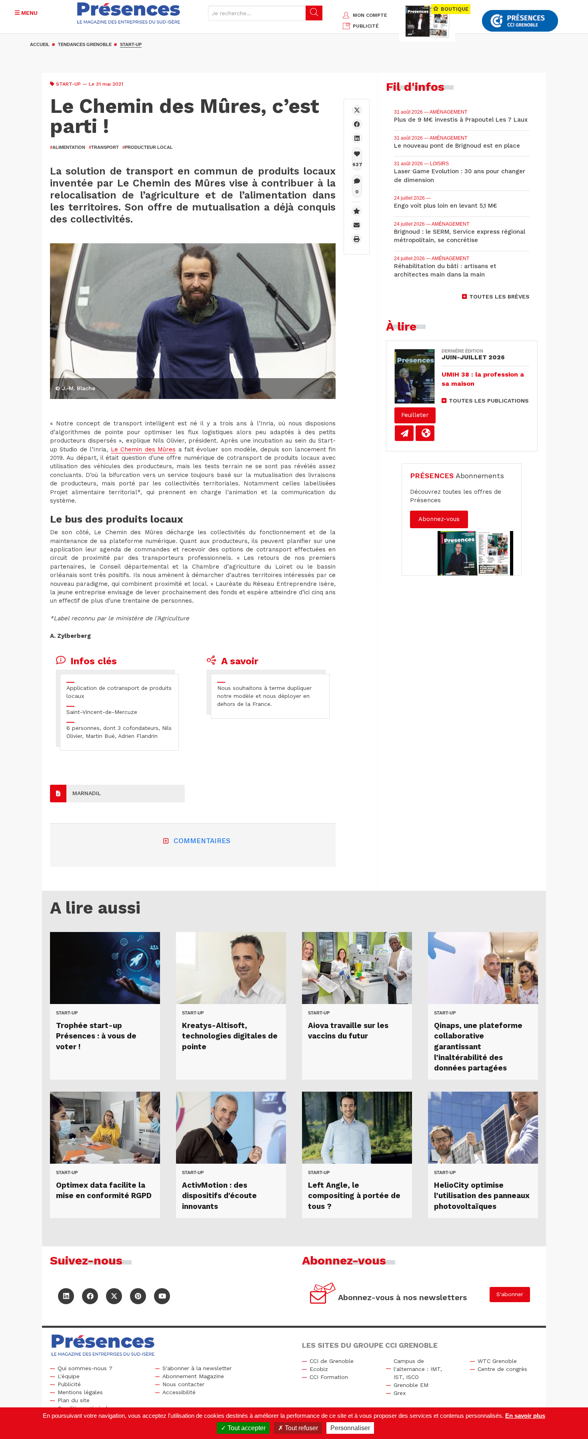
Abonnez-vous (439, 519)
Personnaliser (350, 1428)
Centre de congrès (502, 1369)
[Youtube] (162, 1296)
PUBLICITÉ (366, 26)
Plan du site (74, 1400)
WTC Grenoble (497, 1361)
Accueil (40, 44)
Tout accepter (246, 1428)
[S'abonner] (323, 1294)
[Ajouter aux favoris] (357, 211)
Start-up (131, 44)
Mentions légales (80, 1392)
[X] (357, 110)
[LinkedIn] (66, 1296)
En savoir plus (525, 1415)
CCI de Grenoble (332, 1361)
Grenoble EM (411, 1385)
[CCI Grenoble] (520, 21)
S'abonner (509, 1294)
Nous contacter (183, 1384)
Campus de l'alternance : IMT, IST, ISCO (418, 1369)
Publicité (69, 1384)
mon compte (370, 15)
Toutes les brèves (499, 296)
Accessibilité (179, 1392)
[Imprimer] (357, 239)
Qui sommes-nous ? (85, 1368)
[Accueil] (128, 13)
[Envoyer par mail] (357, 225)
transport (104, 147)
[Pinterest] (138, 1296)
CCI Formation (329, 1377)
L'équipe (69, 1376)
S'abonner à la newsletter (197, 1368)
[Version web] (425, 433)
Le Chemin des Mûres (143, 449)
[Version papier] (404, 433)
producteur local (147, 147)
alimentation (67, 147)
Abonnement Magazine (193, 1376)
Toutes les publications (489, 400)
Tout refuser (300, 1428)
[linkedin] (357, 138)
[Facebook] (357, 124)
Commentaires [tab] (202, 841)
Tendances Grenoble (85, 44)
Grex (400, 1393)
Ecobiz (319, 1369)
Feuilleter (415, 415)
